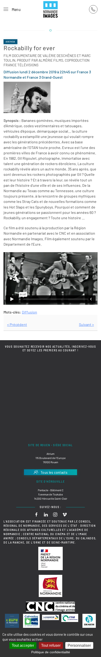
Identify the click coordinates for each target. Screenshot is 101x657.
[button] (12, 9)
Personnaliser (79, 645)
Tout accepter (23, 645)
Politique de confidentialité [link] (50, 652)
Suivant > (86, 324)
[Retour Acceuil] (50, 9)
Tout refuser (51, 645)
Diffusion (29, 312)
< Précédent (17, 324)
